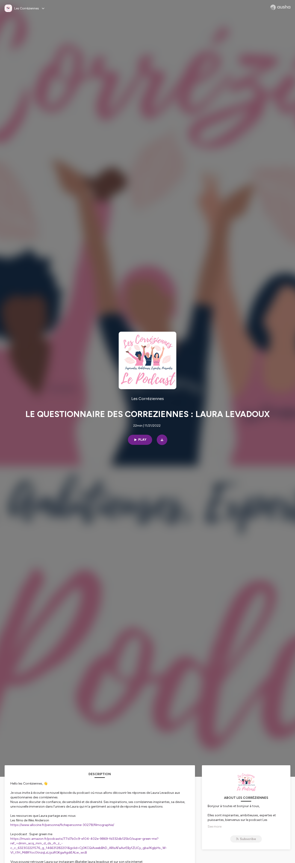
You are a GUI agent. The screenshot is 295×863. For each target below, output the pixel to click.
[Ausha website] (280, 7)
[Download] (162, 439)
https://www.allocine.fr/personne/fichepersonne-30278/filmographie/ (62, 825)
